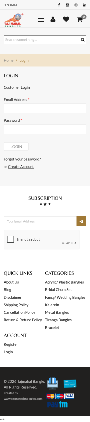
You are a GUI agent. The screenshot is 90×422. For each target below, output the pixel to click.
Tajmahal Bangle (30, 381)
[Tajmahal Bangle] (14, 20)
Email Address (17, 99)
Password (13, 120)
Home (9, 60)
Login (16, 146)
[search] (83, 40)
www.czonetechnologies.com (23, 398)
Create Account (21, 166)
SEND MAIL (11, 4)
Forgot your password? (22, 159)
